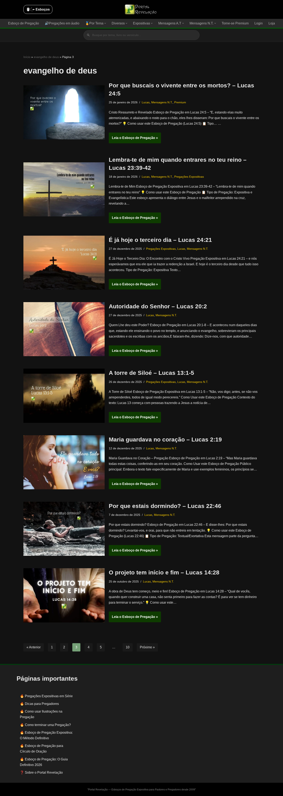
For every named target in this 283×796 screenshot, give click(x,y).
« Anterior (34, 647)
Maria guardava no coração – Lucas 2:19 (165, 439)
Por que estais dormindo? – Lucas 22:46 (165, 506)
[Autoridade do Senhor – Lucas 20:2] (64, 329)
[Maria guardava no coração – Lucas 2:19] (64, 462)
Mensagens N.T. (162, 102)
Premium (180, 102)
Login (258, 23)
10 (127, 647)
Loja (271, 23)
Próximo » (147, 647)
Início (26, 57)
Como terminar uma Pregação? (48, 725)
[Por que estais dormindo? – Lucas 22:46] (64, 529)
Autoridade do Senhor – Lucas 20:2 (158, 306)
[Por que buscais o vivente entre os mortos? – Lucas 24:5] (64, 112)
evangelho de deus (46, 57)
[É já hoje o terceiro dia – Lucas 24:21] (64, 263)
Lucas (146, 102)
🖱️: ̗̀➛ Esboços (38, 9)
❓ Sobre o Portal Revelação (41, 772)
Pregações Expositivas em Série (49, 696)
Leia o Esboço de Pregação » (133, 139)
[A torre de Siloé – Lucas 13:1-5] (64, 396)
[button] (105, 23)
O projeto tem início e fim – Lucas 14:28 (164, 572)
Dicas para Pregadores (42, 704)
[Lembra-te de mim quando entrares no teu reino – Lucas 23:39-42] (64, 189)
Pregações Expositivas (189, 176)
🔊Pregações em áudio (62, 23)
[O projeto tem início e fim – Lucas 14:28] (64, 595)
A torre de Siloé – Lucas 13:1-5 (151, 373)
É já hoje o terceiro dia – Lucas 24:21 (160, 240)
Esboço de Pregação (23, 23)
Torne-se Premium (235, 23)
